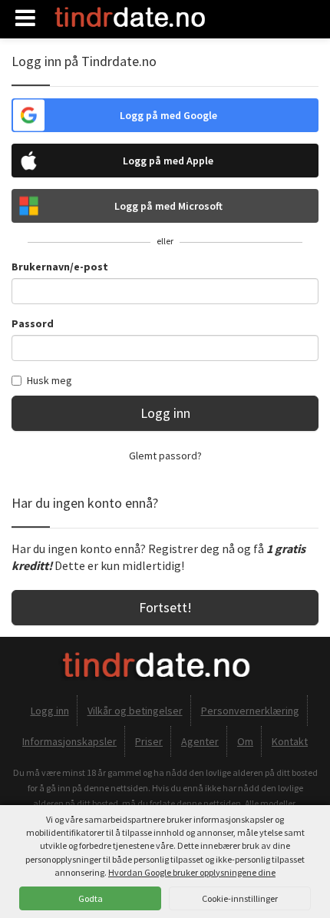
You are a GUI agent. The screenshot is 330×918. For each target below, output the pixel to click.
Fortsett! (165, 607)
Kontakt (290, 741)
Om (245, 741)
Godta (90, 898)
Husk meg (49, 380)
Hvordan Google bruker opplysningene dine (192, 872)
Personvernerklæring (250, 710)
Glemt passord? (165, 455)
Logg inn (165, 413)
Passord (33, 323)
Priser (149, 741)
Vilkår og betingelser (135, 710)
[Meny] (25, 18)
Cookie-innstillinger (240, 898)
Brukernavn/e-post (60, 266)
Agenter (200, 741)
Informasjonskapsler (69, 741)
